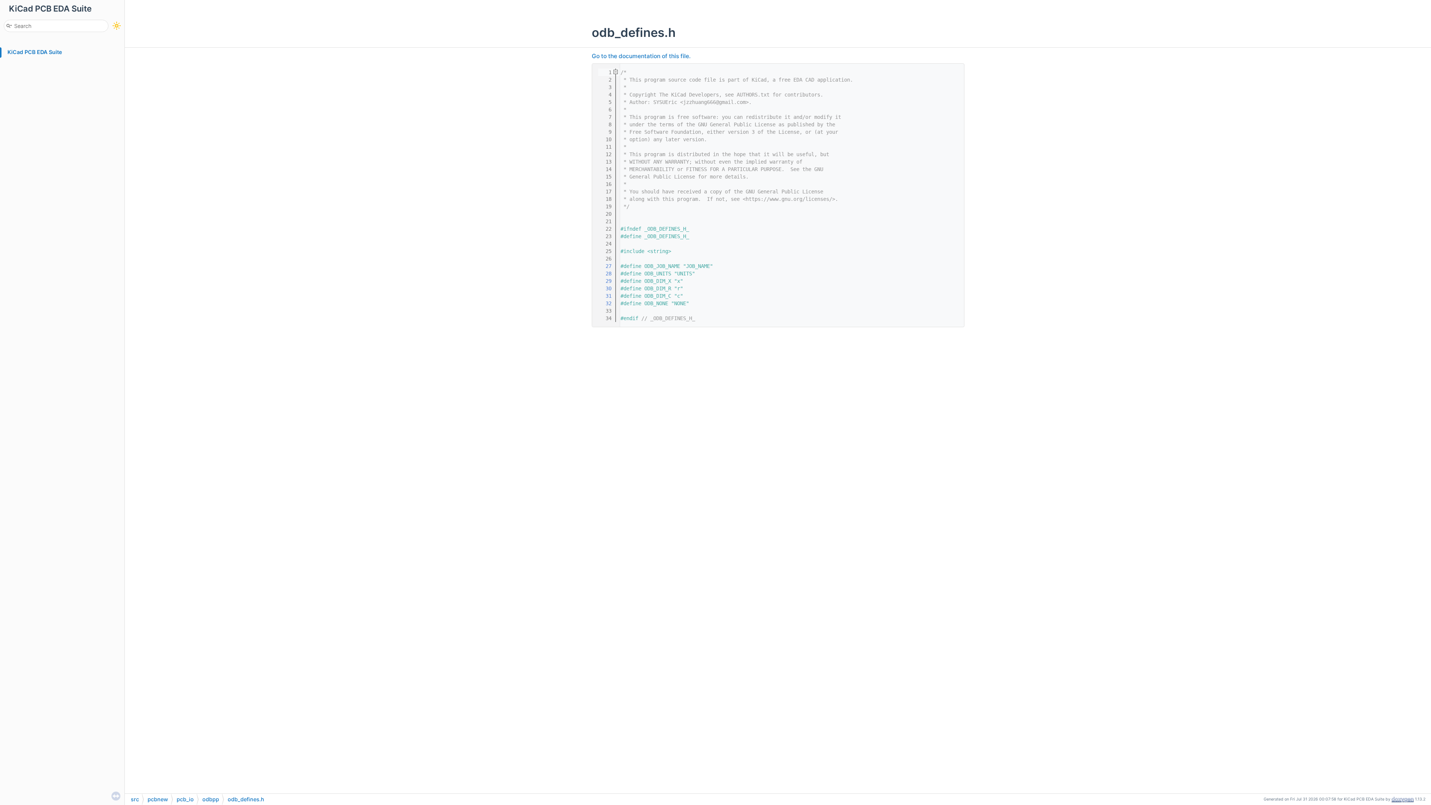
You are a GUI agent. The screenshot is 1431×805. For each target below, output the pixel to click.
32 (604, 303)
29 (604, 281)
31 (604, 296)
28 (604, 274)
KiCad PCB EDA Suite (34, 52)
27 (604, 266)
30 (604, 288)
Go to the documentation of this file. (641, 56)
